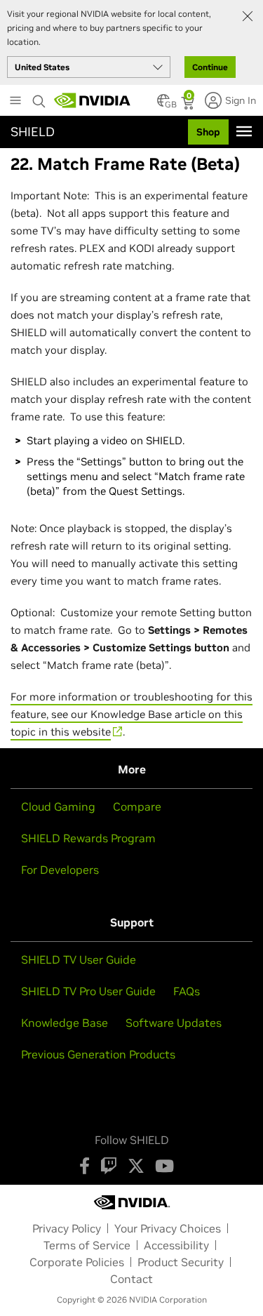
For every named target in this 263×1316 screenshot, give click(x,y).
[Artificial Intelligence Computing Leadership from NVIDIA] (92, 100)
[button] (163, 105)
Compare (137, 806)
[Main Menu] (15, 102)
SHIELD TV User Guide (78, 959)
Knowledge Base (64, 1023)
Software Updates (174, 1023)
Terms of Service (86, 1245)
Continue (210, 67)
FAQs (186, 991)
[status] (189, 104)
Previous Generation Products (98, 1054)
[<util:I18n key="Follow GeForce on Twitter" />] (136, 1165)
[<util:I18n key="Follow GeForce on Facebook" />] (84, 1165)
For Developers (60, 870)
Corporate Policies (76, 1262)
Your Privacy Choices (167, 1228)
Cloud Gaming (58, 806)
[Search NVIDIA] (39, 98)
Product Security (180, 1262)
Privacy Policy (66, 1228)
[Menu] (244, 131)
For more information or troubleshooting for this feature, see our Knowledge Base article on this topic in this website (131, 714)
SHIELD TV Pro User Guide (88, 991)
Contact (131, 1279)
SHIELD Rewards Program (88, 838)
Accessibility (176, 1245)
